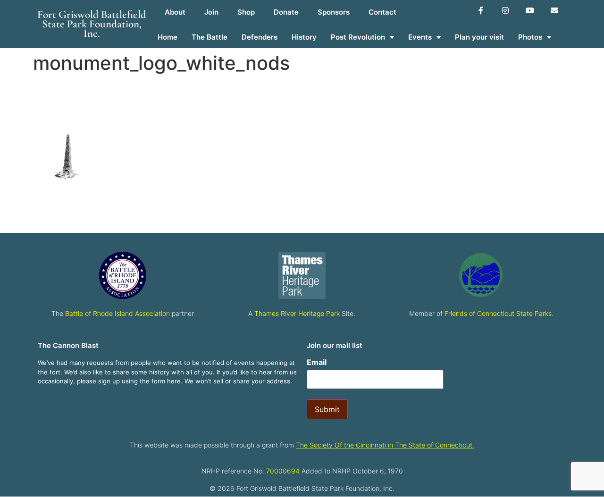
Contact (382, 12)
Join (211, 12)
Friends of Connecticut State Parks (498, 313)
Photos (530, 37)
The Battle (209, 37)
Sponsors (334, 12)
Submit (327, 409)
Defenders (259, 37)
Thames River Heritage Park (297, 313)
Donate (286, 12)
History (304, 37)
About (175, 12)
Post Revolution (358, 37)
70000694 (283, 471)
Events (420, 37)
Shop (246, 12)
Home (167, 37)
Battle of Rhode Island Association (117, 313)
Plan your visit (479, 37)
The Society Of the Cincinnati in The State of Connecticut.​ (385, 445)
